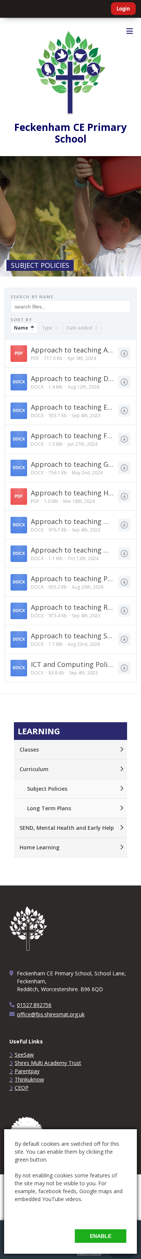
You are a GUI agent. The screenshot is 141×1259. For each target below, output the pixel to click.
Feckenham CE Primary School (70, 133)
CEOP (22, 1087)
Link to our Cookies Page (45, 1214)
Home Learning (39, 847)
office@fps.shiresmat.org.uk (51, 1014)
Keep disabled (47, 1235)
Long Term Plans (49, 808)
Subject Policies (47, 788)
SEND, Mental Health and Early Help (67, 827)
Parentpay (27, 1071)
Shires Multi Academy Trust (48, 1062)
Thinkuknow (29, 1079)
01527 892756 (34, 1004)
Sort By (21, 319)
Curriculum (34, 769)
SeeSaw (24, 1054)
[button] (70, 353)
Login (123, 8)
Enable (100, 1236)
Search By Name (32, 296)
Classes (29, 749)
